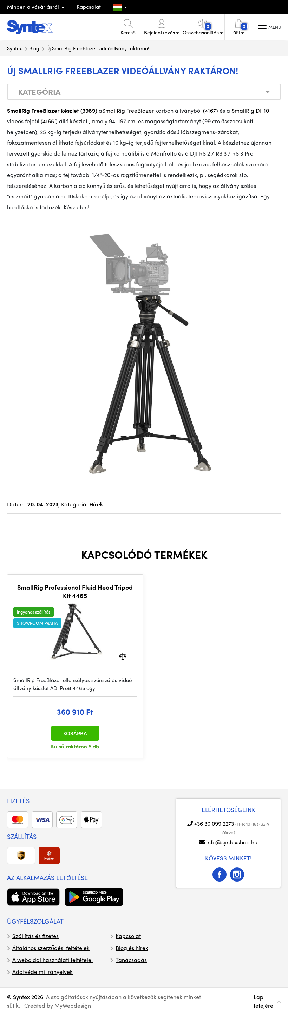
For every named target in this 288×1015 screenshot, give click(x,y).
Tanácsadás (131, 960)
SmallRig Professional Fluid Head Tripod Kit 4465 (75, 591)
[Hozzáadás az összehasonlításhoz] (122, 656)
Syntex (14, 48)
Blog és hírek (132, 948)
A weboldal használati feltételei (52, 960)
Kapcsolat (89, 7)
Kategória (39, 91)
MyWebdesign (72, 1005)
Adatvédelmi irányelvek (42, 972)
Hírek (96, 504)
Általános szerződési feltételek (51, 948)
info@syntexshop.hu (231, 842)
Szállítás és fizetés (35, 936)
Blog (34, 48)
